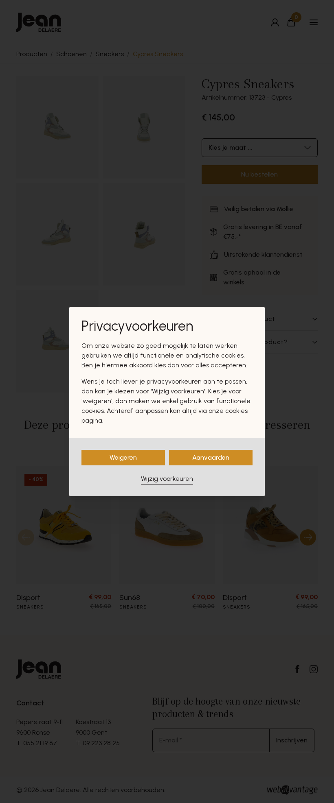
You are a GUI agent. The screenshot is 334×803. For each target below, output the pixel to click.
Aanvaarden (210, 457)
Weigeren (123, 457)
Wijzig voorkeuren (167, 478)
